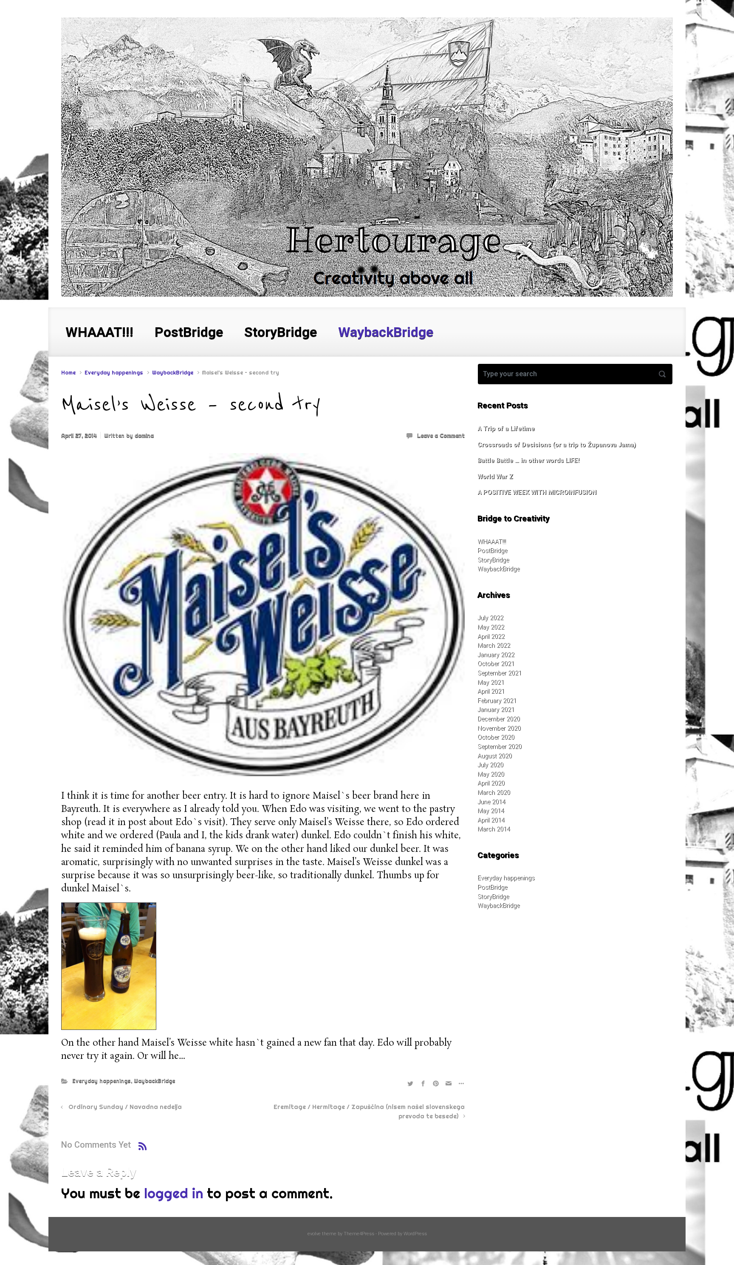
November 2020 (499, 728)
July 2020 (490, 765)
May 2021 (490, 682)
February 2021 (497, 700)
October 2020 (495, 737)
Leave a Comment (441, 435)
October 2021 (495, 663)
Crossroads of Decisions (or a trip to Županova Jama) (556, 444)
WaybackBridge (172, 372)
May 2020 (490, 774)
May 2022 (490, 627)
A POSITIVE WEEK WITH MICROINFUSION (536, 492)
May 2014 (490, 810)
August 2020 (494, 756)
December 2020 (498, 719)
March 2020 (493, 792)
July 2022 (490, 617)
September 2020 (499, 746)
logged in (173, 1193)
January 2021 (495, 709)
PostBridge (492, 550)
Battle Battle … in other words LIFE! (528, 460)
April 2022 (491, 636)
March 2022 (493, 645)
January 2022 (495, 654)
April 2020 (491, 783)
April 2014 (491, 820)
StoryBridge (493, 560)
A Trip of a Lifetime (506, 428)
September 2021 (499, 673)
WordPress (415, 1234)
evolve (314, 1234)
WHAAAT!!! (491, 541)
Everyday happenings (114, 372)
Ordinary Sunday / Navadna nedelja (125, 1107)
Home (68, 372)
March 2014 (493, 829)
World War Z (495, 476)
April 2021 (491, 691)
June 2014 (491, 802)
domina (144, 435)
